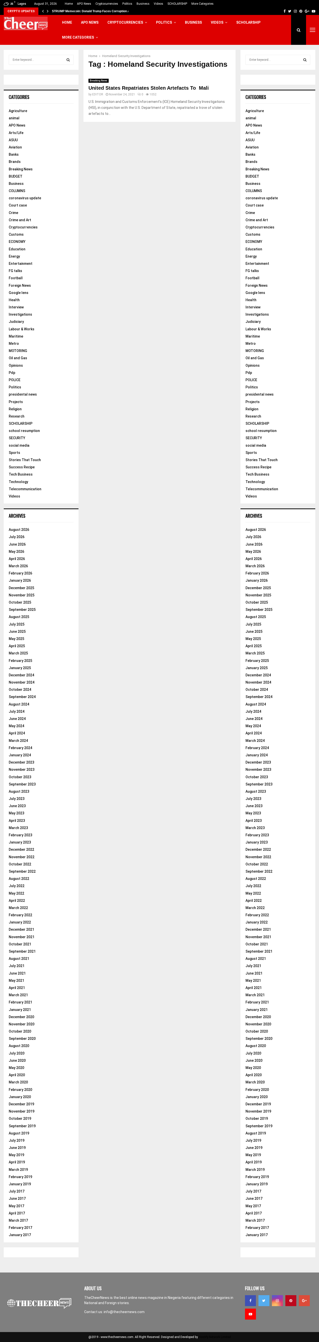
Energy (14, 256)
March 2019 (18, 1170)
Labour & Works (21, 329)
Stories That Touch (25, 460)
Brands (15, 162)
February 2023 (20, 835)
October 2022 (20, 864)
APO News (84, 3)
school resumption (24, 431)
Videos (158, 3)
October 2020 (20, 1031)
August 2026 (19, 530)
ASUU (13, 140)
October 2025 (20, 602)
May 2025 (16, 639)
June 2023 (17, 806)
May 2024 (16, 726)
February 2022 (20, 915)
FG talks (15, 271)
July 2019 (16, 1140)
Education (17, 249)
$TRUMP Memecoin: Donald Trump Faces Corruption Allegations (98, 11)
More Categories (202, 3)
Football (16, 278)
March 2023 (18, 828)
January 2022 (20, 922)
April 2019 (17, 1162)
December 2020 (21, 1017)
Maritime (16, 336)
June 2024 (17, 719)
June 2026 (17, 544)
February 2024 (20, 748)
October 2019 (20, 1119)
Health (14, 300)
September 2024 (22, 697)
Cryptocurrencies (106, 3)
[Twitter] (263, 1300)
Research (16, 416)
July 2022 (16, 886)
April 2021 (17, 988)
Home (69, 3)
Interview (16, 307)
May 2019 (16, 1155)
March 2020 (18, 1082)
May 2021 (16, 981)
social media (19, 445)
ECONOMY (17, 242)
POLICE (14, 380)
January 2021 (20, 1010)
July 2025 (16, 624)
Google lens (18, 293)
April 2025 (17, 646)
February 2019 (20, 1177)
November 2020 (21, 1024)
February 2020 (20, 1090)
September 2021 (22, 951)
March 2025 (18, 653)
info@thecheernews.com (124, 1312)
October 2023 (20, 777)
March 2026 (18, 566)
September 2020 (22, 1039)
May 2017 (16, 1206)
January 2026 (20, 580)
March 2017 (18, 1220)
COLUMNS (17, 191)
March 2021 (18, 995)
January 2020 (20, 1097)
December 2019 (21, 1104)
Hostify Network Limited (215, 1337)
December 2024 (21, 675)
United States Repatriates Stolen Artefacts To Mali (149, 88)
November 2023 (21, 770)
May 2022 (16, 893)
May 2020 (16, 1068)
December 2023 (21, 762)
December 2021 (21, 929)
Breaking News (98, 80)
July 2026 (16, 537)
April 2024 (17, 733)
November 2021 (21, 937)
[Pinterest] (290, 1300)
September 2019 (22, 1126)
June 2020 (17, 1060)
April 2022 (17, 901)
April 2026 (17, 559)
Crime (13, 213)
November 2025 (21, 595)
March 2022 (18, 908)
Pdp (12, 373)
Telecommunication (25, 489)
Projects (16, 402)
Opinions (16, 365)
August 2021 (19, 959)
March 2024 (18, 741)
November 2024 (21, 682)
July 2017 (16, 1191)
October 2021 (20, 944)
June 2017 (17, 1199)
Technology (18, 482)
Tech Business (21, 474)
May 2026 (16, 552)
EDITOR (97, 94)
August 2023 (19, 791)
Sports (14, 453)
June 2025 (17, 632)
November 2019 (21, 1111)
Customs (16, 234)
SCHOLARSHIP (177, 3)
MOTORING (18, 351)
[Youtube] (250, 1314)
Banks (14, 154)
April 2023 (17, 821)
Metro (14, 344)
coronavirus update (25, 198)
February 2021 (20, 1002)
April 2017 (17, 1213)
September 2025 (22, 610)
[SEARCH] (68, 60)
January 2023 (20, 842)
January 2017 (20, 1235)
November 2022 (21, 857)
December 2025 (21, 588)
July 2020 (16, 1053)
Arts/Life (16, 133)
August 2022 (19, 879)
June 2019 (17, 1148)
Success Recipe (22, 467)
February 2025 (20, 661)
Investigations (20, 314)
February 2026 (20, 573)
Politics (127, 3)
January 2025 (20, 668)
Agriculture (18, 111)
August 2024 (19, 704)
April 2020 (17, 1075)
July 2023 (16, 799)
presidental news (23, 394)
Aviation (15, 147)
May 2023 (16, 813)
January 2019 (20, 1184)
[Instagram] (277, 1300)
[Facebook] (250, 1300)
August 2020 (19, 1046)
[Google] (304, 1300)
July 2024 (16, 711)
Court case (18, 205)
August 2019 (19, 1133)
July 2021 (16, 966)
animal (14, 118)
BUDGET (15, 176)
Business (143, 3)
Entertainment (20, 264)
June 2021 (17, 973)
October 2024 (20, 690)
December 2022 (21, 849)
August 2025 (19, 617)
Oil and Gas (18, 358)
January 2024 (20, 755)
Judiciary (16, 322)
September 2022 (22, 871)
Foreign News (20, 285)
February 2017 (20, 1228)
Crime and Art (20, 220)
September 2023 (22, 784)
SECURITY (17, 438)
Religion (15, 409)
